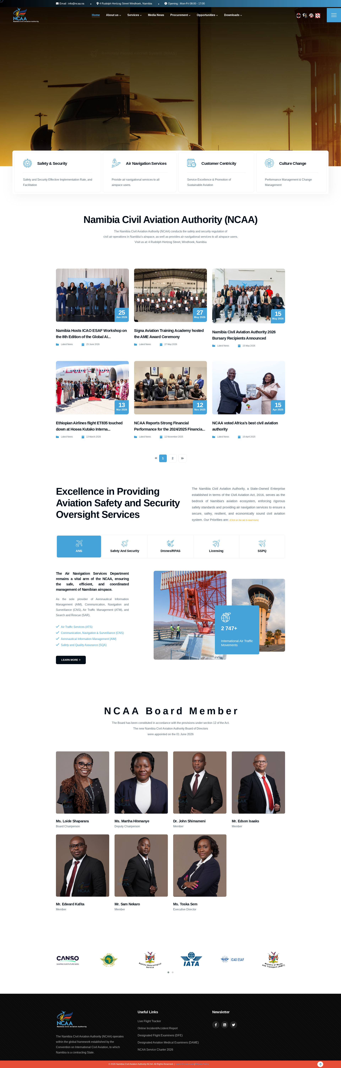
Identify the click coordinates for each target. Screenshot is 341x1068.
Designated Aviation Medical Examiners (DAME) (168, 1042)
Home (96, 15)
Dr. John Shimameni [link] (189, 821)
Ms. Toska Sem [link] (185, 904)
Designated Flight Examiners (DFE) (160, 1035)
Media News (156, 15)
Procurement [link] (179, 15)
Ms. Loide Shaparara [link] (72, 821)
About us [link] (112, 15)
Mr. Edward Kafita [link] (70, 904)
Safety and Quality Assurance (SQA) (84, 645)
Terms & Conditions (184, 1064)
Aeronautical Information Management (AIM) (88, 638)
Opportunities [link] (206, 15)
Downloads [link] (231, 15)
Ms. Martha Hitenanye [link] (132, 821)
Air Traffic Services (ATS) (77, 626)
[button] (168, 972)
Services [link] (133, 15)
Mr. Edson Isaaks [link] (245, 821)
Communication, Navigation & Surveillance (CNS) (92, 632)
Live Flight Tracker (149, 1021)
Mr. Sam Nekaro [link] (127, 904)
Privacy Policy (202, 1064)
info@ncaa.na (75, 3)
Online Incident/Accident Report (158, 1028)
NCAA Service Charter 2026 (155, 1049)
